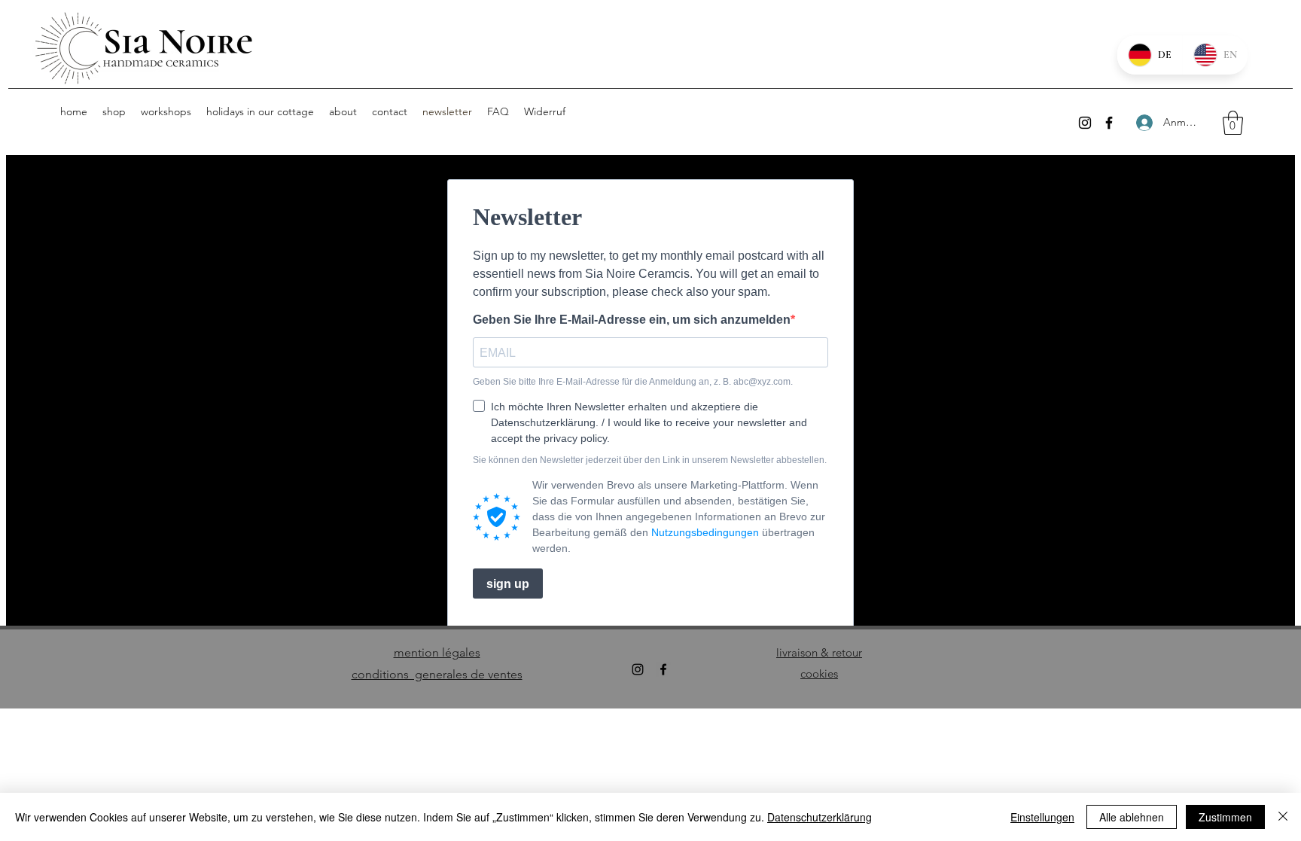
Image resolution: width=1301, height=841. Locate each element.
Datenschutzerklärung (819, 816)
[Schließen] (1283, 817)
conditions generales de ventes (437, 674)
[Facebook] (1109, 122)
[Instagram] (1085, 122)
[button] (1233, 123)
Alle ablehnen (1131, 816)
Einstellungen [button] (1042, 816)
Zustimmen (1225, 816)
